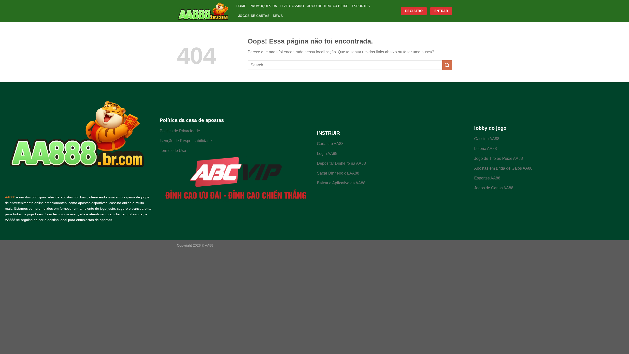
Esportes (361, 6)
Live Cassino (292, 6)
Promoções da (263, 6)
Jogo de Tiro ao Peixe (327, 6)
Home (241, 6)
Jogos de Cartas (254, 16)
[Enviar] (447, 65)
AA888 (10, 197)
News (278, 16)
